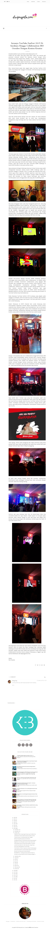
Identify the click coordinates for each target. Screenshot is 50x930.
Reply (13, 685)
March (16, 865)
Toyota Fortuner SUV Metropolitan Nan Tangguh (23, 837)
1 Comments (27, 51)
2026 (15, 817)
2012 (15, 879)
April (16, 863)
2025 (15, 819)
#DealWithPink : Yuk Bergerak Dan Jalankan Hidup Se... (24, 852)
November (17, 831)
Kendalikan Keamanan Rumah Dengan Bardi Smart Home (26, 767)
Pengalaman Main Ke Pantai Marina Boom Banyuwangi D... (25, 840)
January (16, 868)
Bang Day (14, 680)
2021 (15, 825)
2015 (15, 875)
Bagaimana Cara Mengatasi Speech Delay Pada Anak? (27, 794)
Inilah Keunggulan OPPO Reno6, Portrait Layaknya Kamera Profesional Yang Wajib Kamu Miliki (27, 772)
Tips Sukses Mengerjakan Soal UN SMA (21, 846)
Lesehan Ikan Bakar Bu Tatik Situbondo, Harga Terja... (24, 845)
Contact (38, 1)
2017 (15, 872)
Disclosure (44, 1)
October (16, 832)
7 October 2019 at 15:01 (42, 680)
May (15, 862)
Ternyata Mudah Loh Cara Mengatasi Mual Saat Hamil (27, 789)
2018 (15, 870)
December (17, 829)
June (15, 860)
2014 (15, 876)
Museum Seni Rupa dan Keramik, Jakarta (22, 851)
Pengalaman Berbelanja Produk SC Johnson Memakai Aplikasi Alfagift (26, 783)
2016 (15, 873)
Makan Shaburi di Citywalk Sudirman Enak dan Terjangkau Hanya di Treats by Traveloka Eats (26, 800)
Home (28, 1)
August (16, 857)
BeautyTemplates (35, 927)
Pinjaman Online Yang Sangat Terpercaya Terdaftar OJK (25, 834)
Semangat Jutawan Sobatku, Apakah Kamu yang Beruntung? (27, 805)
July (15, 859)
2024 (15, 820)
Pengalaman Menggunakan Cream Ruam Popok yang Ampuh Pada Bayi (27, 761)
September (17, 856)
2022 (15, 823)
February (16, 867)
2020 (15, 826)
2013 (15, 878)
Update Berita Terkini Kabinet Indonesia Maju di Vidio (24, 835)
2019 (15, 828)
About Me (33, 1)
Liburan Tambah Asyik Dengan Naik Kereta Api (26, 777)
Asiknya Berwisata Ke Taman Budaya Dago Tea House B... (25, 849)
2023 (15, 822)
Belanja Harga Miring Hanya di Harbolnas (22, 838)
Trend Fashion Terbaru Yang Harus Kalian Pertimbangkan (25, 848)
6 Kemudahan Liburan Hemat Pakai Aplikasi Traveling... (24, 843)
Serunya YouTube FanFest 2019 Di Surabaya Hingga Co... (25, 854)
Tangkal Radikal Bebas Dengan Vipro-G (25, 755)
